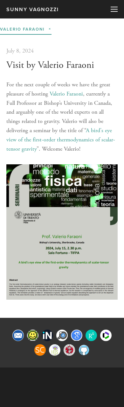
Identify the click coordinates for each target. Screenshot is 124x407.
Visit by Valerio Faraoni (50, 65)
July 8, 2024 (20, 50)
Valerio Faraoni (66, 93)
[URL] (32, 335)
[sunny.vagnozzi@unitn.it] (18, 335)
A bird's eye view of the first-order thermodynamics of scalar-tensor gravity (60, 140)
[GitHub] (84, 350)
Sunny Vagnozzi (32, 9)
